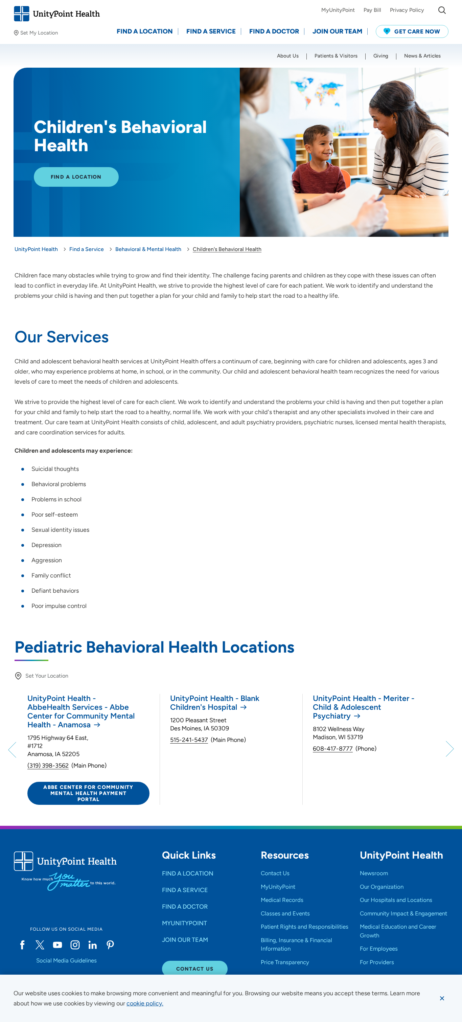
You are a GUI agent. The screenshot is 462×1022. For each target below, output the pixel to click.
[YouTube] (57, 945)
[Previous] (13, 749)
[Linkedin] (93, 945)
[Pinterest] (110, 945)
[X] (40, 945)
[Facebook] (22, 945)
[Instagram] (75, 945)
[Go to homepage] (57, 14)
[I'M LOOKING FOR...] (442, 10)
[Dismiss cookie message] (442, 998)
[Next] (449, 749)
